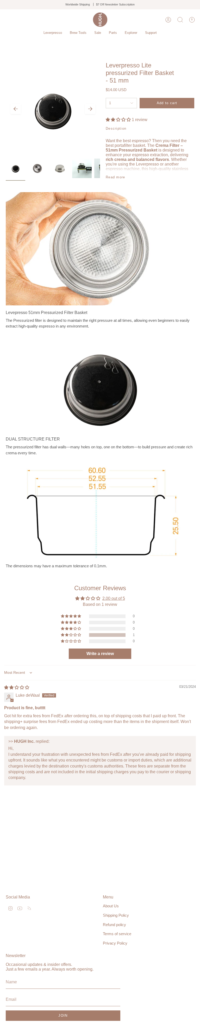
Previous (15, 109)
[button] (53, 33)
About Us (111, 906)
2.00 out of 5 (113, 598)
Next (90, 109)
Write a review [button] (100, 653)
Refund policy (114, 924)
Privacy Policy (115, 943)
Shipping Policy (116, 915)
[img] (16, 687)
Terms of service (117, 934)
